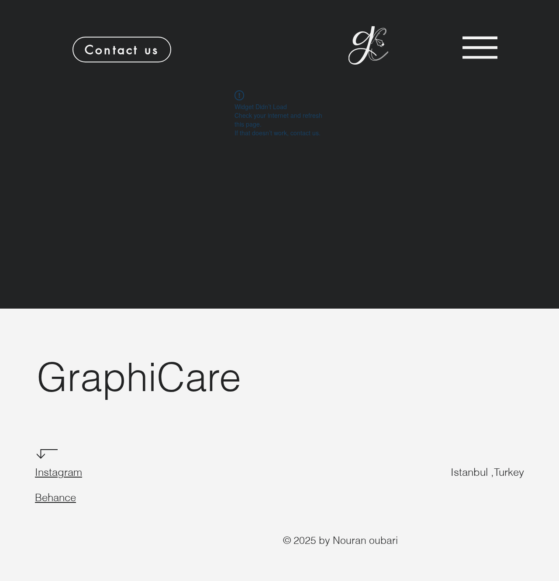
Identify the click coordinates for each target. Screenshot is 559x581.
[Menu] (480, 47)
